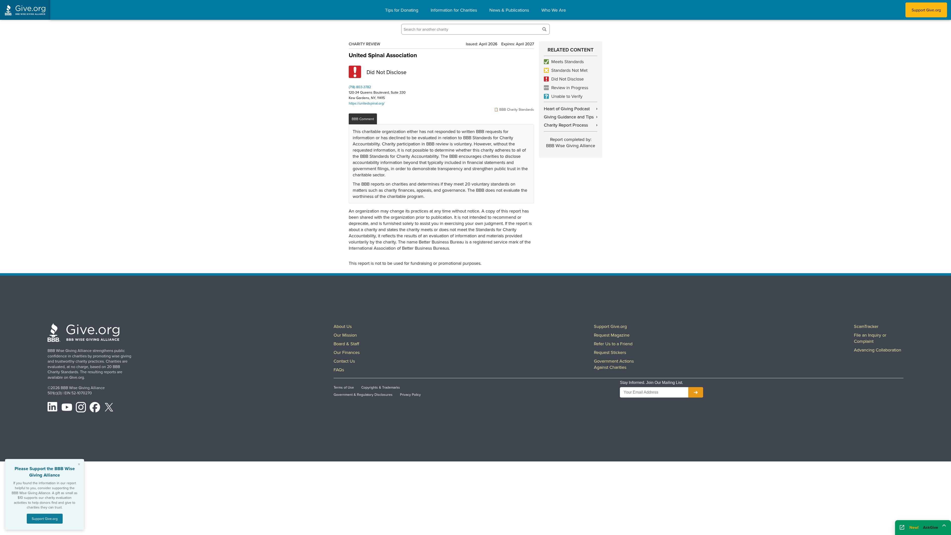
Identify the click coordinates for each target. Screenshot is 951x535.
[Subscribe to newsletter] (695, 392)
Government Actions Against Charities (614, 364)
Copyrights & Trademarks (380, 387)
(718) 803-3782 (360, 86)
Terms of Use (344, 387)
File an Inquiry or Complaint (870, 338)
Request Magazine (612, 335)
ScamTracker (866, 326)
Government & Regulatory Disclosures (363, 394)
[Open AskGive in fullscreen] (902, 527)
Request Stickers (610, 352)
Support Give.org (926, 10)
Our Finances (347, 352)
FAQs (339, 370)
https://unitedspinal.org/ (367, 103)
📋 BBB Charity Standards (514, 109)
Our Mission (345, 335)
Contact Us (344, 361)
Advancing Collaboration (877, 350)
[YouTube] (67, 408)
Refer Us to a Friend (613, 344)
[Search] (544, 29)
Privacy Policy (410, 394)
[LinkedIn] (53, 408)
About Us (343, 326)
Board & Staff (346, 344)
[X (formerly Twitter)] (109, 408)
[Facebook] (95, 408)
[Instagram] (81, 408)
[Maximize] (944, 525)
